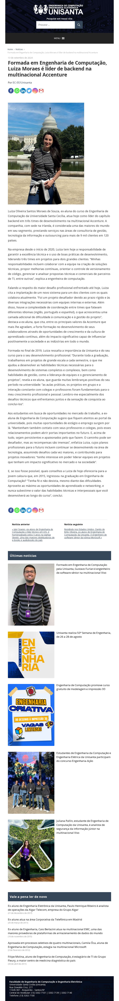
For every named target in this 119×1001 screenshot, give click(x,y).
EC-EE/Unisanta (22, 82)
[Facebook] (11, 90)
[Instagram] (35, 90)
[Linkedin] (23, 90)
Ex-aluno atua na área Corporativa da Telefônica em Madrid (45, 919)
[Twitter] (29, 90)
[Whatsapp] (17, 90)
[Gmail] (41, 90)
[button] (57, 38)
